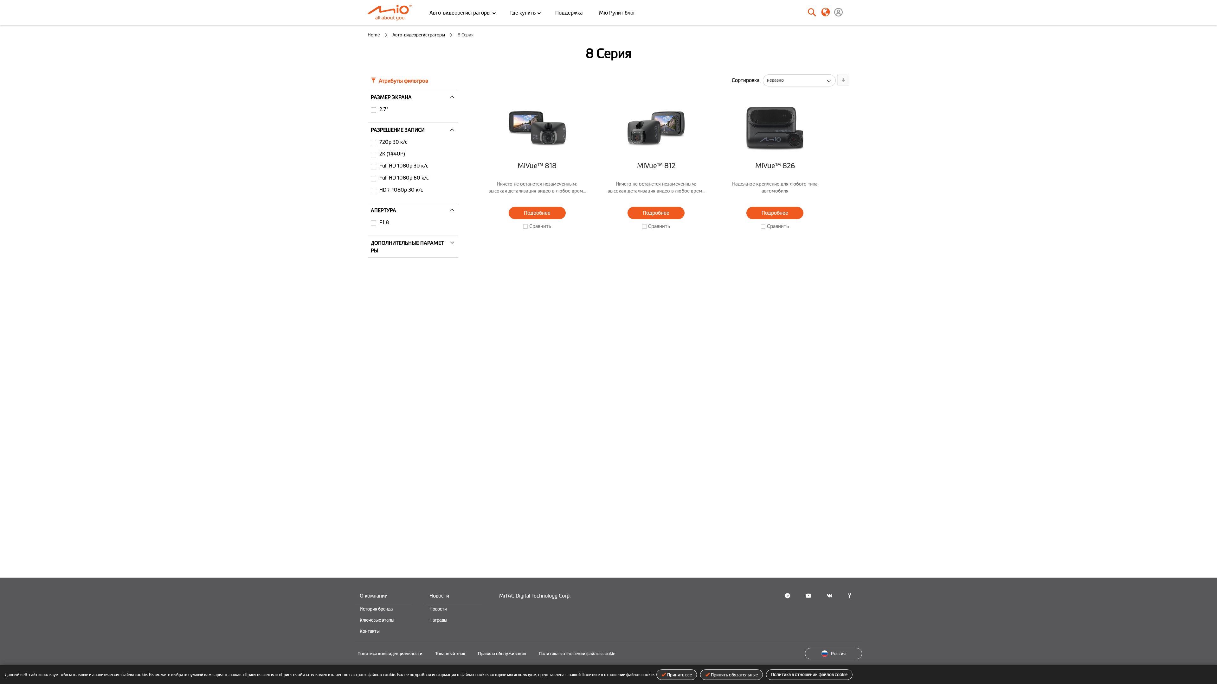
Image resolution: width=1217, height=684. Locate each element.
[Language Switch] (825, 12)
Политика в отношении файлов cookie (809, 674)
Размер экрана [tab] (391, 97)
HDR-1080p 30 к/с (401, 190)
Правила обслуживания (502, 653)
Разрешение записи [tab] (398, 130)
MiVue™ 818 (537, 166)
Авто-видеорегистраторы (419, 34)
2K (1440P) (392, 153)
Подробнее (537, 213)
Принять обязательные (734, 674)
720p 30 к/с (393, 142)
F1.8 (384, 222)
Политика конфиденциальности (389, 653)
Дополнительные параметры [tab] (407, 246)
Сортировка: (746, 80)
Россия (838, 653)
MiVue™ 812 (656, 166)
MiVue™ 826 (775, 166)
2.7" (383, 109)
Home (374, 34)
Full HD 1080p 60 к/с (404, 177)
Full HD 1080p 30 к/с (403, 165)
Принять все (679, 674)
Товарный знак (450, 653)
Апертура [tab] (383, 210)
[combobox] (790, 12)
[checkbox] (413, 110)
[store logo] (392, 12)
